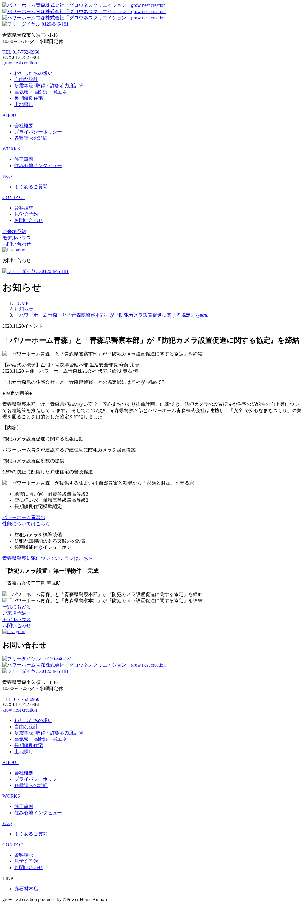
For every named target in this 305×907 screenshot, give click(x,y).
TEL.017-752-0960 (20, 52)
